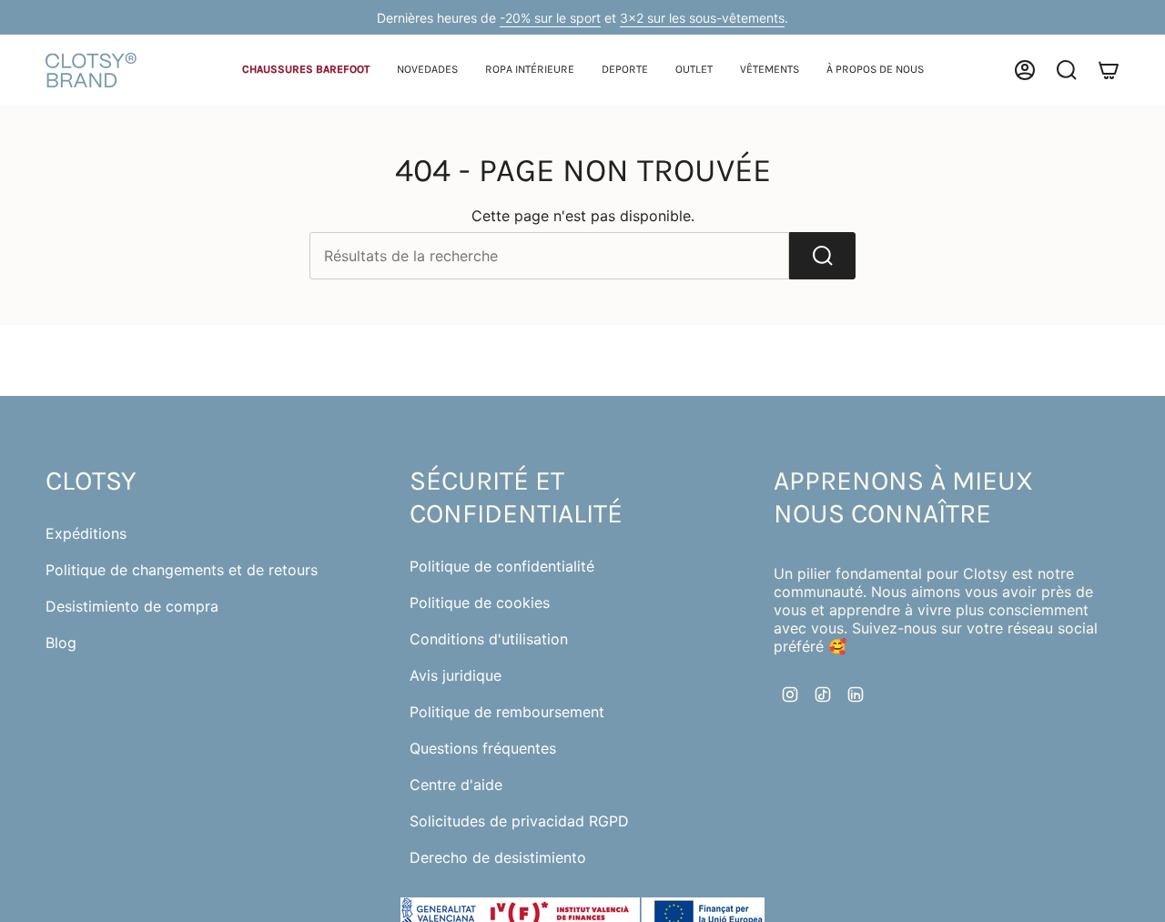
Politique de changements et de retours (182, 570)
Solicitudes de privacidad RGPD (519, 821)
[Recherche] (822, 255)
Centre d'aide (456, 784)
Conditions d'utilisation (489, 639)
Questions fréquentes (483, 748)
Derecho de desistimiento (498, 857)
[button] (305, 70)
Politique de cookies (480, 602)
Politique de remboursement (507, 712)
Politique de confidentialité (502, 566)
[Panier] (1109, 70)
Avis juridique (455, 675)
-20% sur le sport (550, 17)
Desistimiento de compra (132, 606)
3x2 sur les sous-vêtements (702, 17)
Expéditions (86, 533)
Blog (61, 642)
